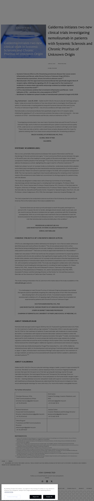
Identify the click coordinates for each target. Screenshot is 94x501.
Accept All (49, 496)
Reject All (35, 496)
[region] (29, 492)
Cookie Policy (9, 492)
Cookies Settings (12, 496)
